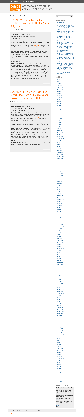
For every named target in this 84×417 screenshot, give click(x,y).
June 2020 (59, 209)
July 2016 (59, 297)
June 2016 (59, 299)
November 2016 (60, 289)
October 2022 (60, 158)
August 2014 (59, 336)
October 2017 (60, 270)
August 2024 (59, 118)
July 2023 (59, 142)
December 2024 (60, 113)
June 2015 (59, 319)
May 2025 (59, 103)
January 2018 (60, 264)
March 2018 (59, 260)
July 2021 (59, 187)
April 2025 (59, 105)
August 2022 (59, 162)
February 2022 (60, 173)
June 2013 (59, 364)
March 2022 (59, 171)
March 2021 (59, 193)
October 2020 (60, 203)
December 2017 (60, 266)
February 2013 (60, 372)
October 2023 (60, 136)
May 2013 (59, 366)
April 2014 (59, 344)
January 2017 (60, 285)
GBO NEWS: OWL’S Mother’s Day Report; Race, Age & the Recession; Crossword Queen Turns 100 (29, 95)
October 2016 (60, 291)
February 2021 (60, 195)
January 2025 (60, 111)
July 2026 (59, 79)
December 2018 (60, 244)
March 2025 (59, 107)
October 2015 (60, 313)
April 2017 (59, 279)
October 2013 (60, 356)
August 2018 (59, 250)
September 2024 (60, 116)
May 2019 (59, 234)
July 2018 (59, 252)
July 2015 (59, 317)
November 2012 (60, 378)
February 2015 (60, 327)
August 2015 (59, 315)
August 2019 (59, 228)
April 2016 (59, 303)
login (11, 413)
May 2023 (59, 146)
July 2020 (59, 207)
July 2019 (59, 230)
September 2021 (60, 183)
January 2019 (60, 242)
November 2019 (60, 222)
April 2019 (59, 236)
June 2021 (59, 189)
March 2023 (59, 150)
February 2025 (60, 109)
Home (11, 1)
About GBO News (29, 1)
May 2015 (59, 321)
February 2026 (60, 87)
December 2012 (60, 376)
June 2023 (59, 144)
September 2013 (60, 358)
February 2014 (60, 348)
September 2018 (60, 248)
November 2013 (60, 354)
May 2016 (59, 301)
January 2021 (60, 197)
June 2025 (59, 101)
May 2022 (59, 168)
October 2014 (60, 332)
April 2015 (59, 323)
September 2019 (60, 226)
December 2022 (60, 156)
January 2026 (60, 89)
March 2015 (59, 325)
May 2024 (59, 124)
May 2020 (59, 211)
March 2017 (59, 281)
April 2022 (59, 169)
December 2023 (60, 134)
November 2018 (60, 246)
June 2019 (59, 232)
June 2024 (59, 122)
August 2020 (59, 205)
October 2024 (60, 115)
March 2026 (59, 85)
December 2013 (60, 352)
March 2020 (59, 215)
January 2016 (60, 309)
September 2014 (60, 334)
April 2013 (59, 368)
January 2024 (60, 132)
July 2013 (59, 362)
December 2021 (60, 177)
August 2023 (59, 140)
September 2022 (60, 160)
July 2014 (59, 338)
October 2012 (60, 379)
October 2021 (60, 181)
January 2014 (60, 350)
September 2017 (60, 272)
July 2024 (59, 120)
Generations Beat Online (36, 6)
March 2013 (59, 370)
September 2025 (60, 97)
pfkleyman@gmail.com (61, 405)
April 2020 (59, 213)
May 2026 (59, 83)
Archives (16, 1)
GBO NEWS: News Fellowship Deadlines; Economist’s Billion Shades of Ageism (30, 23)
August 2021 (59, 185)
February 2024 (60, 130)
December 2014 (60, 330)
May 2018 (59, 256)
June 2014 (59, 340)
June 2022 (59, 166)
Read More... (46, 83)
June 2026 (59, 81)
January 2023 (60, 154)
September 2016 (60, 293)
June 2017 (59, 275)
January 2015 (60, 328)
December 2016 (60, 287)
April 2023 (59, 148)
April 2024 (59, 126)
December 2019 (60, 221)
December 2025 (60, 91)
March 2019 (59, 238)
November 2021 (60, 179)
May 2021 (59, 191)
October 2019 (60, 224)
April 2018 (59, 258)
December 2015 (60, 311)
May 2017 (59, 277)
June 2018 (59, 254)
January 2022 (60, 175)
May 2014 (59, 342)
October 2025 (60, 95)
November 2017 (60, 268)
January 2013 (60, 374)
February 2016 (60, 307)
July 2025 (59, 99)
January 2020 (60, 219)
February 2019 (60, 240)
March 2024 (59, 128)
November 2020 (60, 201)
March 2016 (59, 305)
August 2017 (59, 274)
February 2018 (60, 262)
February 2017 (60, 283)
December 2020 (60, 199)
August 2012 (59, 381)
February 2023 (60, 152)
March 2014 (59, 346)
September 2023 (60, 138)
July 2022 (59, 164)
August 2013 (59, 360)
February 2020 (60, 217)
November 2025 (60, 93)
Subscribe (21, 1)
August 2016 (59, 295)
